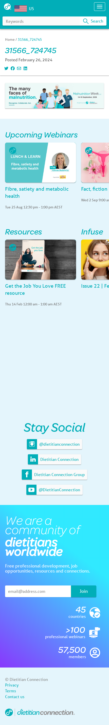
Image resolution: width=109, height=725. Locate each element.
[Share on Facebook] (12, 68)
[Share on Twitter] (6, 68)
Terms (10, 690)
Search (96, 21)
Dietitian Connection (59, 459)
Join (84, 591)
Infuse (92, 231)
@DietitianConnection (59, 489)
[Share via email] (18, 68)
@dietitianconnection (59, 444)
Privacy (12, 685)
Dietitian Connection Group (59, 474)
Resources (23, 231)
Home (10, 39)
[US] (21, 8)
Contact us (14, 696)
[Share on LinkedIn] (25, 68)
